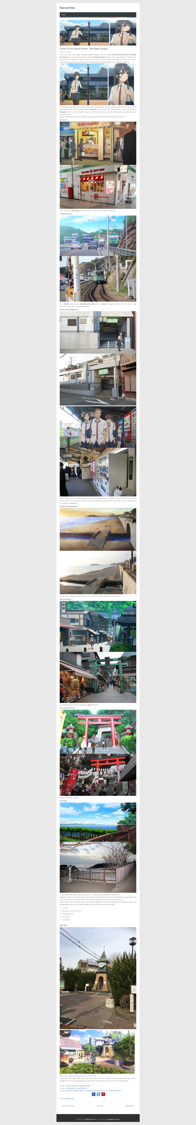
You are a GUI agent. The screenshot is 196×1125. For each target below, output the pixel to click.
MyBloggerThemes (113, 1119)
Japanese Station (115, 1091)
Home (63, 15)
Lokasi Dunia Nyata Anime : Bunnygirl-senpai (81, 1091)
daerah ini (73, 503)
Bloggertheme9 (90, 1119)
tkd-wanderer (71, 1088)
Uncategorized (69, 1098)
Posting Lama (129, 1106)
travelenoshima (81, 1088)
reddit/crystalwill (84, 1086)
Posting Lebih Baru (68, 1106)
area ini (112, 211)
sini (111, 596)
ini (69, 1081)
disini (87, 306)
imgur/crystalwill (72, 1086)
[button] (93, 1094)
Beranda (100, 1106)
